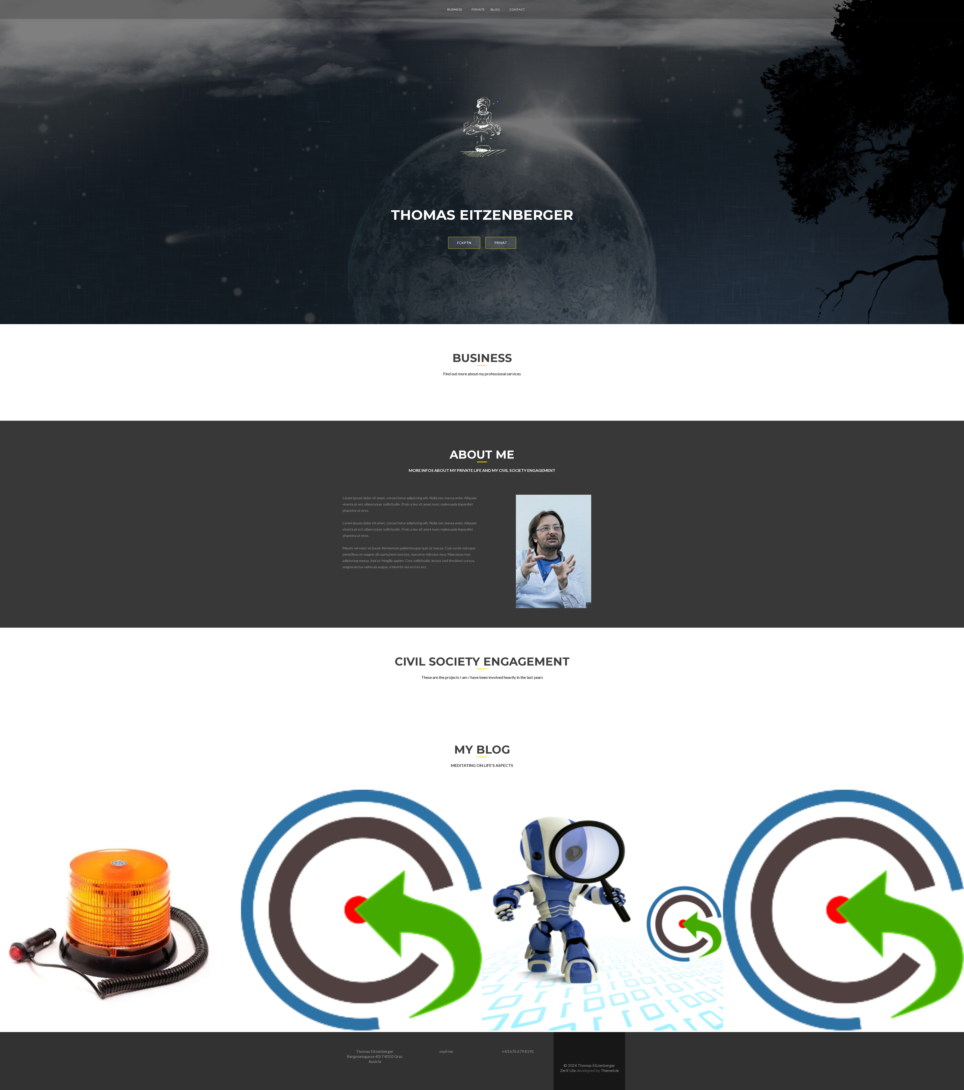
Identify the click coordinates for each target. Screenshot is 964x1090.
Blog (495, 9)
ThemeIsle (610, 1070)
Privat (500, 243)
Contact (517, 9)
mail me (446, 1051)
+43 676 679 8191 (518, 1051)
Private (478, 9)
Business (454, 9)
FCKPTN (464, 243)
